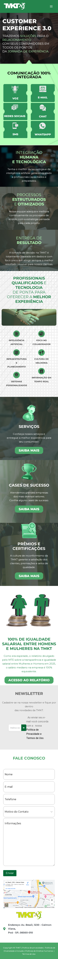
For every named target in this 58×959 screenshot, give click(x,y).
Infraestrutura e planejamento (16, 363)
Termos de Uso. (35, 738)
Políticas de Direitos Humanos (39, 951)
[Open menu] (51, 6)
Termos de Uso (28, 954)
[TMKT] (14, 6)
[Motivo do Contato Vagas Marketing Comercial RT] (29, 811)
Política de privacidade (32, 947)
